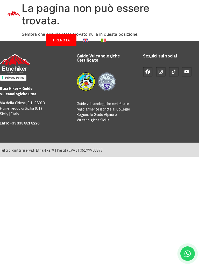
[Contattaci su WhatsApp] (187, 253)
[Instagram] (160, 71)
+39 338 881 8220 (24, 123)
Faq (169, 28)
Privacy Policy (14, 77)
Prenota (61, 40)
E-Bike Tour (64, 28)
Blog (94, 28)
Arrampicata (144, 16)
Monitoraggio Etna (132, 28)
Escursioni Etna (102, 16)
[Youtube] (186, 71)
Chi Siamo (62, 16)
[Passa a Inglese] (85, 40)
